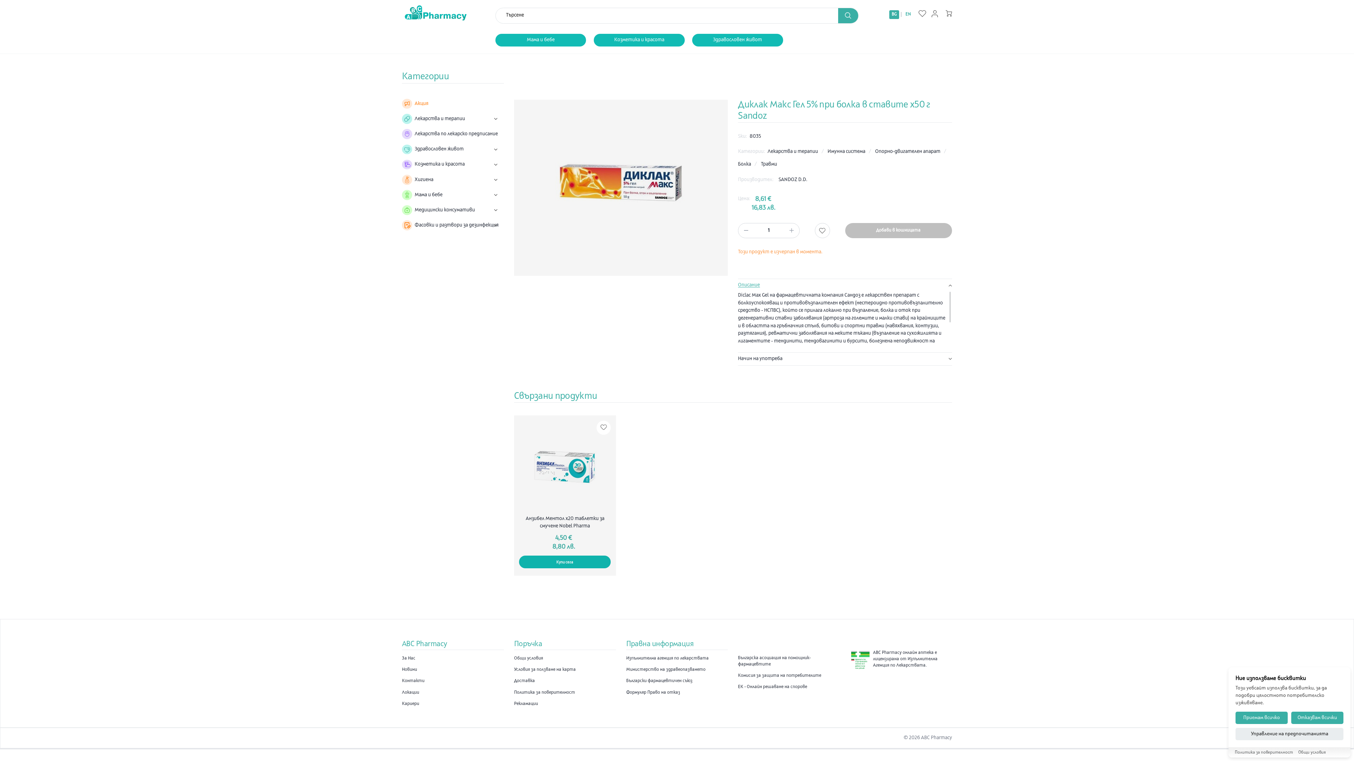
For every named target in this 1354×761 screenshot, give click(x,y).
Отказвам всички (1317, 718)
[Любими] (922, 14)
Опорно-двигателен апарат (908, 151)
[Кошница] (949, 13)
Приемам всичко (1261, 718)
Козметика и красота (639, 40)
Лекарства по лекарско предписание (456, 134)
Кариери (410, 704)
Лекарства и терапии (793, 151)
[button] (848, 15)
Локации (410, 693)
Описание (749, 285)
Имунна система (847, 151)
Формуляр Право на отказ (653, 693)
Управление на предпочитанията (1289, 734)
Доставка (524, 681)
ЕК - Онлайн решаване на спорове (772, 687)
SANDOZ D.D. (793, 179)
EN (908, 14)
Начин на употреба (760, 358)
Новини (409, 670)
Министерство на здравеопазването (666, 670)
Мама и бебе (541, 40)
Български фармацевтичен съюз (659, 681)
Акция (421, 103)
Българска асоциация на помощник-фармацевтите (774, 661)
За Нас (408, 658)
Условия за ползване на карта (545, 670)
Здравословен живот (737, 40)
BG (894, 14)
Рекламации (526, 704)
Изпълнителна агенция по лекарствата (667, 658)
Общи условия (528, 658)
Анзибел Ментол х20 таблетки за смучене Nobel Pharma (565, 522)
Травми (769, 164)
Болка (745, 164)
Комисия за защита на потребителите (779, 676)
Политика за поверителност (544, 693)
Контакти (413, 681)
